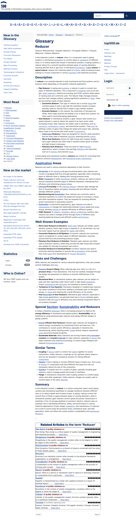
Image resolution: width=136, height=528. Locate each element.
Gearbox (42, 370)
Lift (81, 228)
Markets (107, 63)
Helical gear (47, 134)
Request (8, 108)
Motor (78, 70)
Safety (72, 231)
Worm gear (72, 226)
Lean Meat (11, 159)
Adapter (42, 362)
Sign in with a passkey (120, 105)
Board (8, 115)
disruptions (81, 254)
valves (49, 292)
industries (82, 91)
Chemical (42, 187)
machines (71, 136)
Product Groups (110, 66)
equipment (84, 60)
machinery (73, 73)
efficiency (81, 149)
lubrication (63, 284)
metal (98, 362)
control (92, 136)
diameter (64, 380)
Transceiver (10, 136)
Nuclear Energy (12, 156)
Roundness (40, 486)
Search (130, 16)
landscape (55, 311)
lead (56, 300)
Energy (42, 323)
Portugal (9, 151)
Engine (82, 207)
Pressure (42, 269)
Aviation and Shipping (15, 141)
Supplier (39, 478)
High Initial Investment (15, 143)
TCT (8, 153)
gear (89, 68)
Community (10, 123)
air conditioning (80, 212)
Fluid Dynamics (42, 445)
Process (73, 254)
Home (106, 49)
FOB (7, 113)
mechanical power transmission (78, 158)
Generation (47, 295)
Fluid (53, 287)
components (44, 359)
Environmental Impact (54, 343)
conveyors (43, 126)
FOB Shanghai (11, 110)
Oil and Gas (43, 171)
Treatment (48, 179)
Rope (8, 120)
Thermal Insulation (13, 148)
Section (52, 307)
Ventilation (65, 212)
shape (90, 103)
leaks (93, 98)
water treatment (48, 93)
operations (90, 282)
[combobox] (109, 15)
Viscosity (10, 146)
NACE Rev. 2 (11, 131)
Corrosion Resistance (14, 138)
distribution (65, 179)
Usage (72, 330)
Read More (63, 434)
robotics (54, 152)
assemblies (58, 60)
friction (83, 297)
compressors (53, 126)
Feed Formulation (12, 118)
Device (51, 352)
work (93, 126)
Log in (118, 112)
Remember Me (112, 100)
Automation (60, 194)
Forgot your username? (113, 120)
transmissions (44, 207)
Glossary (107, 60)
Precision (87, 147)
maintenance (50, 284)
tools (71, 152)
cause (49, 254)
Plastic (43, 364)
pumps (62, 126)
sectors (94, 338)
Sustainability (69, 307)
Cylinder (39, 494)
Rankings (107, 56)
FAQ (105, 70)
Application (43, 163)
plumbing (65, 88)
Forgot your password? (113, 118)
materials (62, 338)
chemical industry (69, 187)
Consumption (79, 131)
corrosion (95, 335)
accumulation (80, 251)
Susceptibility (11, 133)
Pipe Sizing (40, 429)
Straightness (41, 437)
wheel (97, 207)
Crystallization (42, 462)
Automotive (43, 204)
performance (83, 217)
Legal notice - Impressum (114, 73)
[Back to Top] (132, 524)
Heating (57, 212)
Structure (40, 454)
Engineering (80, 68)
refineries (57, 171)
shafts (74, 352)
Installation (70, 406)
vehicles (55, 209)
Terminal (39, 503)
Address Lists (109, 53)
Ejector (39, 470)
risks (56, 265)
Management (56, 158)
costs (41, 333)
